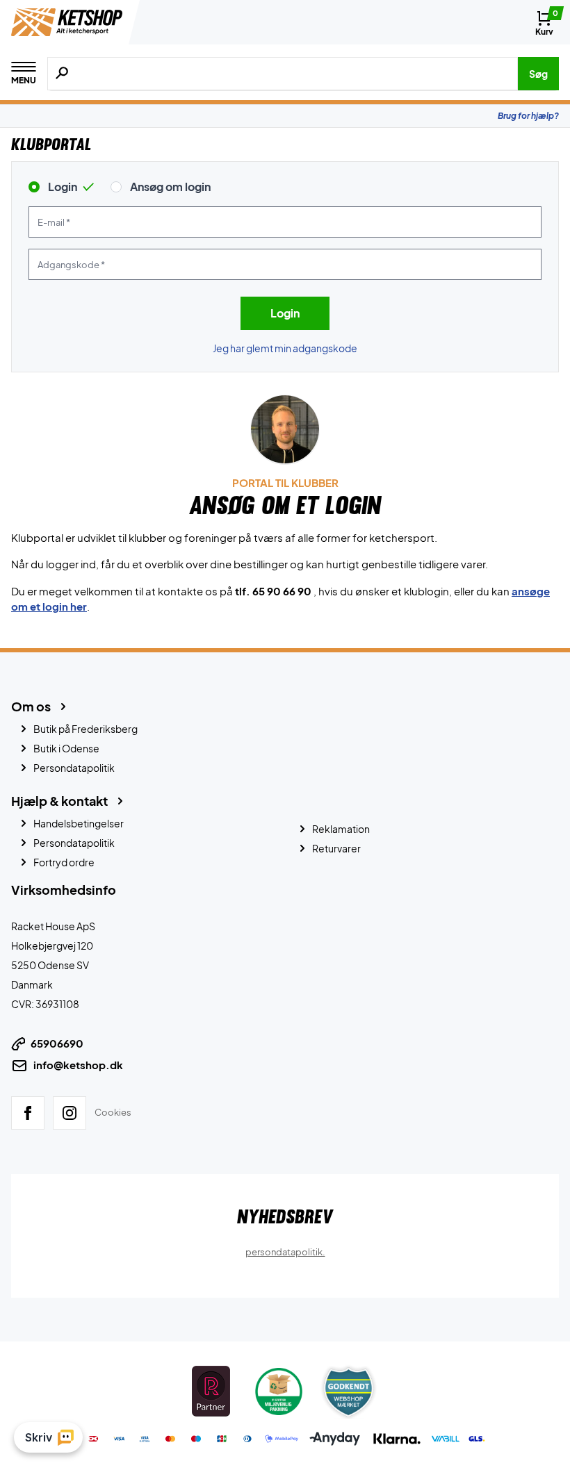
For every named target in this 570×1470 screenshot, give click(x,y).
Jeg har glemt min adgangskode (285, 348)
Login (62, 186)
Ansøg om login (170, 186)
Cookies (113, 1112)
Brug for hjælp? (528, 115)
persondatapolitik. (285, 1251)
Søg (538, 73)
